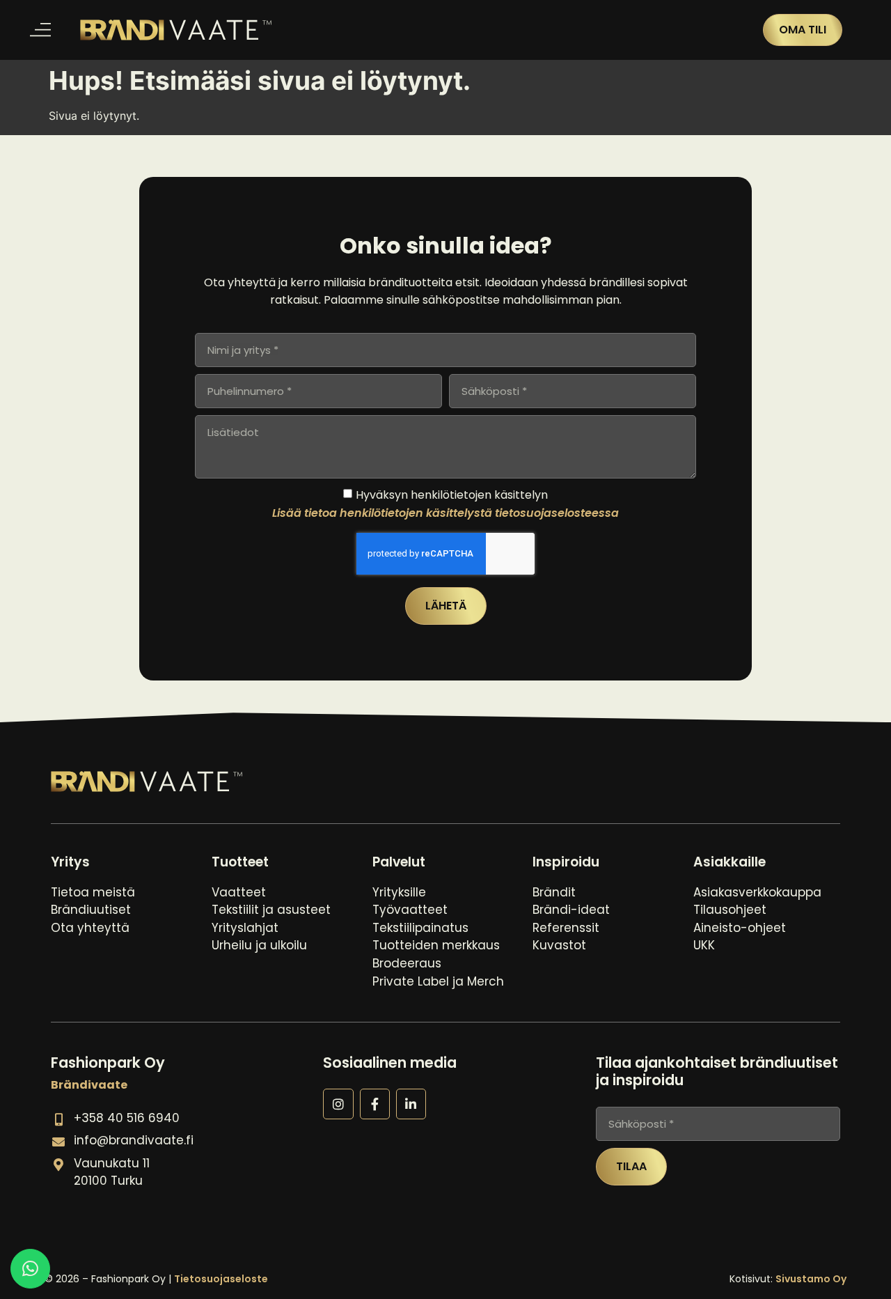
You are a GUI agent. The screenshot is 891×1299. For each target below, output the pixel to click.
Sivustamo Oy (810, 1279)
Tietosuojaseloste (221, 1279)
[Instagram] (338, 1104)
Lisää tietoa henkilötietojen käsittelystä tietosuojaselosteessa (445, 513)
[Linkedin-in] (411, 1104)
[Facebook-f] (375, 1104)
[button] (40, 30)
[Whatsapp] (30, 1269)
